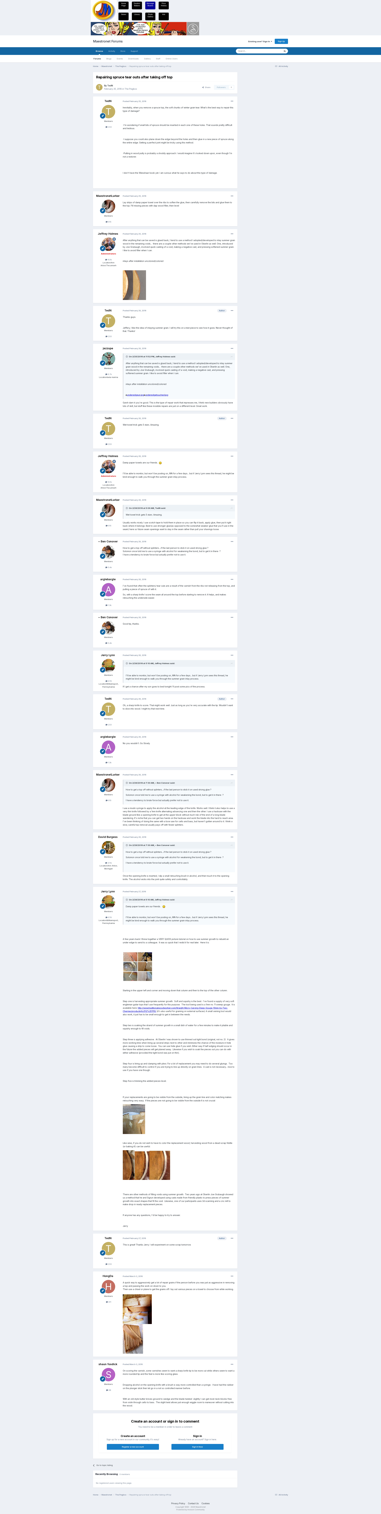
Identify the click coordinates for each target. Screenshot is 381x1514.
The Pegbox (131, 89)
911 (109, 1302)
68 (109, 1390)
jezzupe (108, 348)
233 (109, 127)
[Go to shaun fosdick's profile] (108, 1374)
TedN (110, 85)
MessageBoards (150, 4)
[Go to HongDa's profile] (108, 1286)
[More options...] (232, 101)
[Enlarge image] (126, 395)
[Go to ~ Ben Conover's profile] (108, 552)
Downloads (133, 58)
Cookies (206, 1503)
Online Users (172, 58)
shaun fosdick (108, 1364)
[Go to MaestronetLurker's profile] (108, 206)
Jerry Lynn (108, 655)
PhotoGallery (150, 15)
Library (137, 14)
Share (207, 87)
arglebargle (108, 579)
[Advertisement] (252, 116)
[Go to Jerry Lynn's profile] (108, 665)
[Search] (284, 51)
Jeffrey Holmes (108, 233)
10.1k (109, 259)
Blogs (108, 58)
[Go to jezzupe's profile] (108, 358)
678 (109, 681)
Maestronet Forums (108, 41)
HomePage (123, 4)
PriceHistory (164, 4)
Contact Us (193, 1503)
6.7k (109, 374)
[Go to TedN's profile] (99, 87)
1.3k (109, 605)
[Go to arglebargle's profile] (108, 589)
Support (134, 51)
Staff (158, 58)
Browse (99, 51)
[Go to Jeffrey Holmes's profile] (108, 244)
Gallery (147, 58)
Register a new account (133, 1447)
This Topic (272, 51)
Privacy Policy (178, 1503)
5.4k (109, 567)
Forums (97, 58)
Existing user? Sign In (259, 41)
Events (120, 58)
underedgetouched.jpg (156, 395)
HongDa (108, 1276)
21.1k (109, 863)
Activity (111, 51)
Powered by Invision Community (190, 1510)
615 (109, 222)
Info (163, 14)
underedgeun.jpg (135, 395)
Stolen (123, 14)
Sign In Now (197, 1447)
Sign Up (281, 41)
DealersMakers (137, 4)
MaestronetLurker (108, 195)
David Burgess (108, 836)
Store (122, 51)
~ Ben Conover (108, 541)
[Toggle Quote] (127, 356)
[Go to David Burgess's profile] (108, 847)
